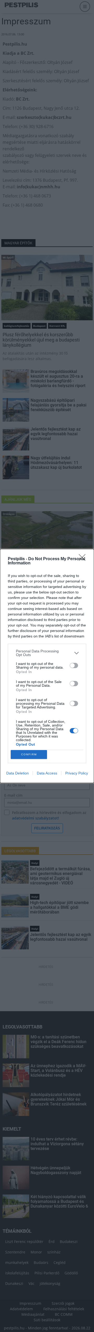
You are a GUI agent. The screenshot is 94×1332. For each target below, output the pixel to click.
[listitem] (47, 653)
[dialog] (47, 666)
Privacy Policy (76, 773)
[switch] (74, 665)
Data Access (47, 773)
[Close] (84, 559)
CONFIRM (29, 754)
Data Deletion (17, 773)
